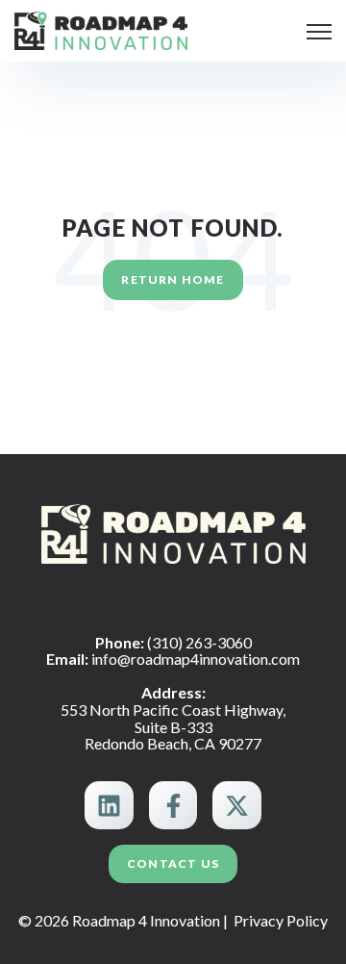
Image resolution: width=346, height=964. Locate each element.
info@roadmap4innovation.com (195, 658)
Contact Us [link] (173, 863)
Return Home (172, 279)
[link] (100, 28)
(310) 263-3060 (199, 642)
